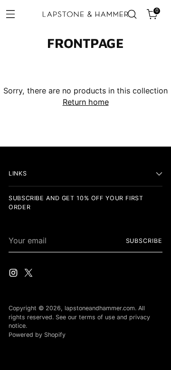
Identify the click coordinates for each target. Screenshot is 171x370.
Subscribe (144, 240)
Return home (86, 102)
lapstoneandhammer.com (100, 308)
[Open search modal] (132, 14)
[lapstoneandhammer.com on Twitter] (29, 274)
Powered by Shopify (37, 334)
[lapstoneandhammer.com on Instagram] (14, 274)
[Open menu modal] (10, 13)
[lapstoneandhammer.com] (85, 14)
